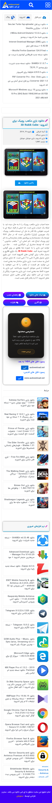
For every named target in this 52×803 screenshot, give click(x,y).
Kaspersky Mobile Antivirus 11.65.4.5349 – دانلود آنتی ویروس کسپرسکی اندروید (21, 599)
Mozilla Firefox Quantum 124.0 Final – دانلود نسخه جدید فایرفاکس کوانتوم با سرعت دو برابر (28, 54)
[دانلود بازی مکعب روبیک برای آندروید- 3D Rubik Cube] (26, 204)
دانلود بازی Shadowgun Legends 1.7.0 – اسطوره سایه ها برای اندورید (19, 502)
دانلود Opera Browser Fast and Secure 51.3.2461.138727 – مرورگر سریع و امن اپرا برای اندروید (19, 727)
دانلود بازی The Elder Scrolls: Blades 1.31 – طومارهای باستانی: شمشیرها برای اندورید (19, 445)
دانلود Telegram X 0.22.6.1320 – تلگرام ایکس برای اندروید (19, 612)
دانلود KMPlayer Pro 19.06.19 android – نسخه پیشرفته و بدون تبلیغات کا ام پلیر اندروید (19, 698)
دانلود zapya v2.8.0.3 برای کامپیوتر (31, 72)
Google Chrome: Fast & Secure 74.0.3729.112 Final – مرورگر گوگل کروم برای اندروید (19, 713)
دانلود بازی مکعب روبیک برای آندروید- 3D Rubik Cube (30, 123)
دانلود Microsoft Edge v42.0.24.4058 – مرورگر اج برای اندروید (20, 656)
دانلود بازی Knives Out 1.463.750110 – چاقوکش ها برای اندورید (21, 488)
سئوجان (20, 796)
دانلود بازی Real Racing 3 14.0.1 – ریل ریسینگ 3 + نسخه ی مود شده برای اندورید (19, 417)
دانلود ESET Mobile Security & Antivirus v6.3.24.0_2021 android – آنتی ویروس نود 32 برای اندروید (20, 584)
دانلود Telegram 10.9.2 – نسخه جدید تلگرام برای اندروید (19, 626)
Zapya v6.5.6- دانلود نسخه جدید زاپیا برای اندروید (19, 567)
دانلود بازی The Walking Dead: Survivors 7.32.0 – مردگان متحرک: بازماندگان (20, 474)
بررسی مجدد (26, 351)
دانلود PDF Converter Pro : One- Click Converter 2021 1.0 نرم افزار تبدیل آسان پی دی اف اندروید (28, 81)
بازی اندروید (40, 138)
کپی (24, 367)
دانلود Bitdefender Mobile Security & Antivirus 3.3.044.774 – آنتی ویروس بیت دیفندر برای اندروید (19, 773)
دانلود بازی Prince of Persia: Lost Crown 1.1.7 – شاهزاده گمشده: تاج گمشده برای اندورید (20, 431)
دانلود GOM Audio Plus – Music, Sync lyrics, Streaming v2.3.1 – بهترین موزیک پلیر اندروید (19, 641)
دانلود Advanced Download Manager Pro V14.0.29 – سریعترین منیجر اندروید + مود (21, 554)
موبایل (22, 138)
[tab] (40, 17)
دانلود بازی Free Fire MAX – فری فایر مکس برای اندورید (19, 458)
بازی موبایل (30, 138)
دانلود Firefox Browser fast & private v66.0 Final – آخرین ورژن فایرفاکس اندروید (20, 741)
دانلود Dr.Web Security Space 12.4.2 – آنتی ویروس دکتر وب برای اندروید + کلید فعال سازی (20, 684)
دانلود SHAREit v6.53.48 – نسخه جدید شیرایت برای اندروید (19, 539)
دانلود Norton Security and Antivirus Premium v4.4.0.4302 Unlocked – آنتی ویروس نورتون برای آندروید (19, 757)
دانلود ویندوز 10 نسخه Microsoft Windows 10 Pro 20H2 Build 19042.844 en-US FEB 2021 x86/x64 (28, 93)
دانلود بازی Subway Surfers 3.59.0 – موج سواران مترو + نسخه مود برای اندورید (19, 402)
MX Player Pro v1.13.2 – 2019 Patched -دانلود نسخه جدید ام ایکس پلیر (19, 670)
